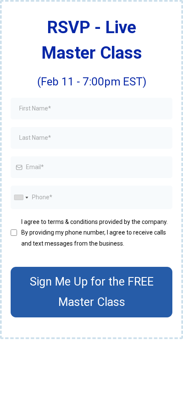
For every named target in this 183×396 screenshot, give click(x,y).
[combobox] (21, 197)
